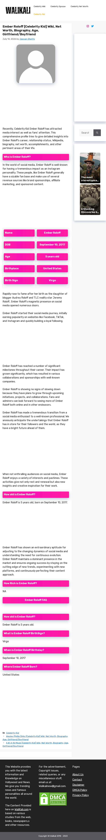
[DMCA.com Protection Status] (53, 805)
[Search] (97, 132)
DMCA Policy (79, 789)
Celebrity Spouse (58, 6)
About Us (78, 774)
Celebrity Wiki (39, 6)
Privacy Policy (80, 795)
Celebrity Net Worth (79, 6)
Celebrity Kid (39, 14)
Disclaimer (78, 784)
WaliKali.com (22, 809)
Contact (77, 779)
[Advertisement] (36, 106)
